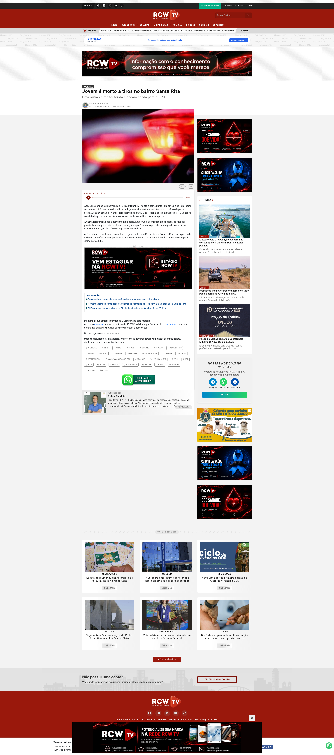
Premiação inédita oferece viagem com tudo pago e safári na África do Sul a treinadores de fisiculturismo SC (169, 31)
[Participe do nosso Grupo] (138, 380)
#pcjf (132, 348)
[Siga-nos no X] (167, 713)
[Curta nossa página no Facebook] (150, 713)
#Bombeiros (131, 365)
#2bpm (104, 353)
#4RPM (147, 365)
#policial (92, 348)
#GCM (102, 365)
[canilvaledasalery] (224, 425)
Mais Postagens (167, 659)
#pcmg (159, 348)
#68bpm (168, 353)
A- (182, 186)
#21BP (105, 370)
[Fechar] (252, 718)
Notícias (205, 25)
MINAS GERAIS (162, 25)
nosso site (99, 324)
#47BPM (175, 365)
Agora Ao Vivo (211, 6)
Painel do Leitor (143, 720)
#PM (175, 359)
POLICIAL (178, 25)
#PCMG (115, 365)
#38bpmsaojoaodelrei (119, 359)
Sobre (128, 720)
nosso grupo (169, 324)
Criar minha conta (217, 679)
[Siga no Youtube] (116, 6)
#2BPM (161, 365)
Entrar (89, 5)
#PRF (89, 365)
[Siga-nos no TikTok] (184, 713)
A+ (191, 186)
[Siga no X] (110, 6)
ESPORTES (218, 25)
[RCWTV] (167, 15)
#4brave (133, 353)
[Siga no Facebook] (98, 6)
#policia (141, 359)
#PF (186, 359)
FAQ (204, 720)
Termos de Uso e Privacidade (184, 720)
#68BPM (91, 370)
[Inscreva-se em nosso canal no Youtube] (176, 713)
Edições (191, 25)
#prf (106, 348)
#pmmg (145, 348)
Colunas (146, 25)
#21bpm (182, 353)
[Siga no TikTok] (122, 6)
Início (115, 25)
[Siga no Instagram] (104, 6)
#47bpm (118, 353)
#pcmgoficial (94, 359)
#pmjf (119, 348)
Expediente (160, 720)
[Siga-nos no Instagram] (158, 713)
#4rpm (90, 353)
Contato (213, 720)
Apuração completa (237, 40)
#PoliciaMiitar (159, 359)
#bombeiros (175, 348)
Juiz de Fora (130, 25)
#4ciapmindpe (150, 353)
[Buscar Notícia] (248, 15)
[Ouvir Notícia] (88, 198)
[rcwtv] (167, 63)
